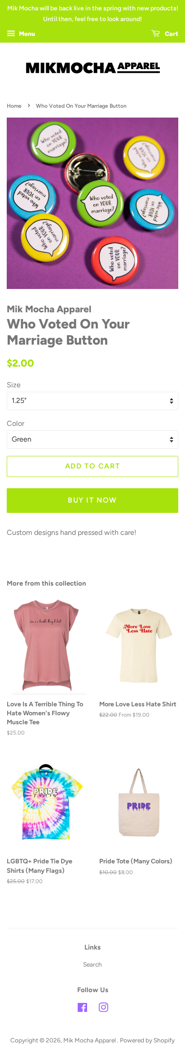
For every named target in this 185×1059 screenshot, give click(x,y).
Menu (26, 34)
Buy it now (92, 500)
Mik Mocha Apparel (90, 1040)
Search (92, 964)
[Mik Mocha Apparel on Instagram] (103, 1009)
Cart (170, 34)
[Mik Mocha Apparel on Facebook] (82, 1009)
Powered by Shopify (147, 1040)
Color (15, 423)
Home (14, 106)
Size (14, 385)
